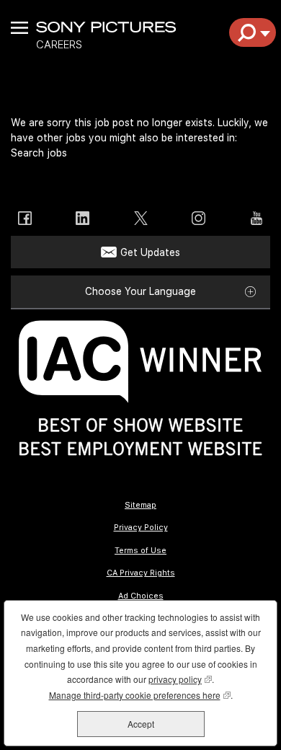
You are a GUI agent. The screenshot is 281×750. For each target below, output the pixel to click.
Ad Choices (141, 596)
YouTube (256, 218)
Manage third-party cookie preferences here (140, 695)
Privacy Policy (141, 527)
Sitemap (140, 505)
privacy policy (180, 679)
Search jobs (39, 153)
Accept (141, 724)
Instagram (198, 218)
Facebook (25, 218)
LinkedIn (82, 218)
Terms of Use (140, 550)
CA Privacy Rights (141, 573)
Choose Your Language (140, 291)
